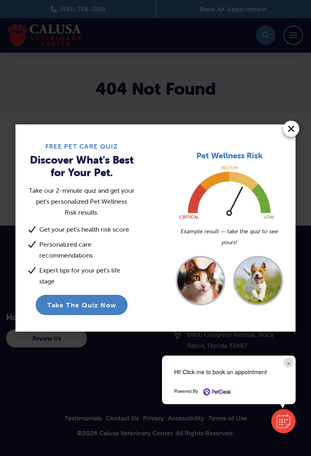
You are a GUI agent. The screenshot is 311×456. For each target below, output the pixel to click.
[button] (283, 421)
